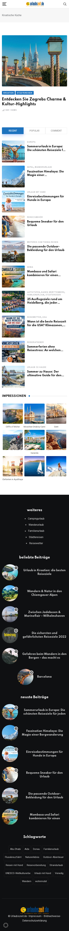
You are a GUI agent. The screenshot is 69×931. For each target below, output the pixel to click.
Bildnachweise (52, 916)
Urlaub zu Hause (36, 367)
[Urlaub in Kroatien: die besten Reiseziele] (10, 572)
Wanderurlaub (43, 167)
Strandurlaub (56, 865)
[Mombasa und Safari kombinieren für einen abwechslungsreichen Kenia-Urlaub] (13, 276)
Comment (56, 130)
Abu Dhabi (15, 849)
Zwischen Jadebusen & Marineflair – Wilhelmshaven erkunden (44, 616)
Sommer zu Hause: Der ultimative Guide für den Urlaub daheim (44, 375)
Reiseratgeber (35, 342)
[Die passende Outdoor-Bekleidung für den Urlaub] (13, 251)
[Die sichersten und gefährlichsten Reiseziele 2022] (10, 635)
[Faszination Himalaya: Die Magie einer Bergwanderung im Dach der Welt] (13, 176)
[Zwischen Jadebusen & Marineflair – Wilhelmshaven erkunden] (10, 614)
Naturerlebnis (32, 857)
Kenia (30, 267)
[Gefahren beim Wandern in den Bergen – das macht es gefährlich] (10, 656)
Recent (13, 130)
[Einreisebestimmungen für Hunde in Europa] (13, 201)
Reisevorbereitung (36, 865)
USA (44, 317)
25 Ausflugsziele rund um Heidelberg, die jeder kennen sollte (44, 303)
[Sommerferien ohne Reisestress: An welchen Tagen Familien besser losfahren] (13, 352)
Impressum (35, 916)
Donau (36, 849)
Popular (34, 130)
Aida (27, 849)
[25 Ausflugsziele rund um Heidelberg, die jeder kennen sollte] (13, 301)
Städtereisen (53, 295)
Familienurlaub (35, 295)
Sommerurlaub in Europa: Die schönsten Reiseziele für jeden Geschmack (46, 150)
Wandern (26, 881)
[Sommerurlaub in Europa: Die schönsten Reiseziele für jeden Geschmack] (13, 151)
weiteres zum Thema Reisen (42, 242)
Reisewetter (34, 317)
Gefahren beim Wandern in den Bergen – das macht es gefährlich (44, 658)
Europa (31, 142)
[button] (6, 925)
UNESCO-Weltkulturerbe (17, 873)
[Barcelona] (25, 677)
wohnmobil (41, 881)
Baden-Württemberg (53, 292)
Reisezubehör (35, 217)
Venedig (59, 873)
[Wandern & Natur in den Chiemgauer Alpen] (10, 593)
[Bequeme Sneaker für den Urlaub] (13, 226)
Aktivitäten (33, 292)
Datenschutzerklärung (34, 920)
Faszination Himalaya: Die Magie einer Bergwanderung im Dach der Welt (44, 735)
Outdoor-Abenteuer (53, 857)
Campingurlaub (36, 518)
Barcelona (44, 676)
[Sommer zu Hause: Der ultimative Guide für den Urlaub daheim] (13, 377)
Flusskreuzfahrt (13, 857)
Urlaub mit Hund (36, 192)
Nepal (30, 167)
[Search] (65, 3)
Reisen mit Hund (14, 865)
